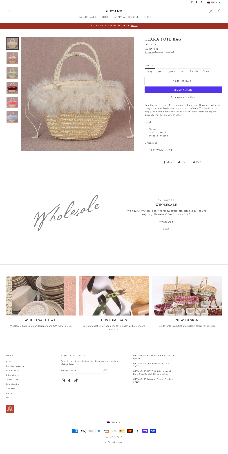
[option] (114, 25)
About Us (10, 388)
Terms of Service (14, 379)
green (172, 71)
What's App (166, 222)
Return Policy (12, 370)
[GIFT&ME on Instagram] (63, 380)
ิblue (206, 71)
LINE (166, 229)
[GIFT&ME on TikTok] (76, 380)
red (182, 71)
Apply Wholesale (126, 17)
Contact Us (11, 393)
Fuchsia (194, 71)
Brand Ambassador (15, 366)
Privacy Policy (12, 375)
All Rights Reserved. (114, 442)
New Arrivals (86, 17)
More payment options (183, 97)
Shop (105, 17)
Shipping (149, 52)
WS (8, 397)
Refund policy (12, 384)
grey (150, 71)
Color (149, 66)
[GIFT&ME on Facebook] (69, 380)
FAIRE (147, 17)
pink (160, 71)
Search (9, 361)
